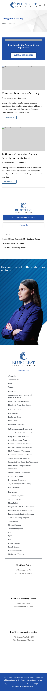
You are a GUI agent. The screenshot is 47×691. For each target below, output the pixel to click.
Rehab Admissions (16, 410)
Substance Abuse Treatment (20, 429)
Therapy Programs (15, 529)
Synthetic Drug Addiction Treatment (23, 462)
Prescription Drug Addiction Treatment (19, 467)
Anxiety (23, 98)
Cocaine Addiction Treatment (20, 455)
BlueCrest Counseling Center (14, 247)
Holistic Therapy (15, 550)
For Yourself (13, 413)
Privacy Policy (32, 680)
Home (4, 24)
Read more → (9, 117)
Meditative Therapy (16, 554)
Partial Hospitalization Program (21, 514)
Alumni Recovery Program (18, 518)
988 (35, 684)
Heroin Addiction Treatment (19, 444)
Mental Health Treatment (19, 473)
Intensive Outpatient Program (20, 510)
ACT (10, 532)
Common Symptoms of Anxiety (20, 93)
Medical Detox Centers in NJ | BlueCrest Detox (21, 239)
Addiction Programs (16, 496)
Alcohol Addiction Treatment (20, 433)
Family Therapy (14, 547)
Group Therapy (14, 543)
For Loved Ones (14, 417)
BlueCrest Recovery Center (13, 243)
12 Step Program (14, 525)
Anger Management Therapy (19, 484)
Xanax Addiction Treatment (19, 458)
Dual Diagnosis (14, 487)
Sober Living (13, 521)
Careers (11, 387)
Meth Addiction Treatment (19, 451)
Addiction (22, 163)
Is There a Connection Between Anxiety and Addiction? (20, 156)
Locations (6, 235)
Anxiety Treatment (15, 476)
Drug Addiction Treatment (19, 436)
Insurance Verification (17, 424)
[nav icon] (40, 4)
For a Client (12, 421)
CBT (10, 536)
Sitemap (40, 680)
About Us (12, 376)
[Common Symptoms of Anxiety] (23, 78)
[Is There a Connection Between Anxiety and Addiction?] (23, 139)
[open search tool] (44, 5)
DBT (10, 540)
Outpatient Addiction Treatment (21, 507)
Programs (12, 492)
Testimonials (13, 380)
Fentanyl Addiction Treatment (20, 447)
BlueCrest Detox (23, 565)
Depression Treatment (17, 480)
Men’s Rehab (13, 503)
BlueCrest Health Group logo (19, 677)
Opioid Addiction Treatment (19, 440)
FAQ (10, 383)
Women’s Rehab (14, 499)
